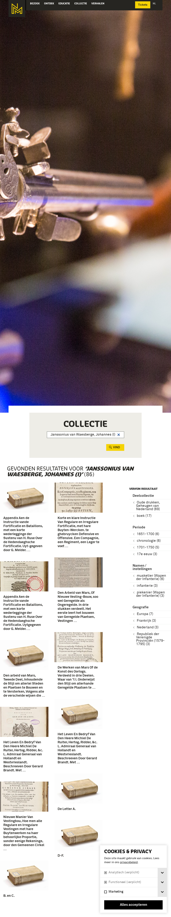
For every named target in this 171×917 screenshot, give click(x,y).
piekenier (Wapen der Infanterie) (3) (150, 594)
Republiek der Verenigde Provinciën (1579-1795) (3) (150, 639)
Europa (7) (145, 614)
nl (154, 3)
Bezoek (35, 3)
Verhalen (97, 3)
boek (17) (144, 516)
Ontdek (49, 3)
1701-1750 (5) (148, 547)
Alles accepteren (133, 905)
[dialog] (133, 879)
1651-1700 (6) (148, 534)
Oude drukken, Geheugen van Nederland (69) (148, 506)
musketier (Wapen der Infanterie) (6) (151, 577)
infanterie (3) (147, 586)
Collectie (80, 3)
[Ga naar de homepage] (17, 8)
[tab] (162, 873)
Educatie (64, 3)
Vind (116, 447)
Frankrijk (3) (146, 621)
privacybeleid (129, 862)
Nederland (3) (147, 627)
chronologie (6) (149, 541)
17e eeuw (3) (147, 554)
